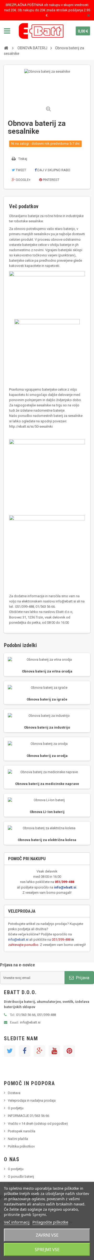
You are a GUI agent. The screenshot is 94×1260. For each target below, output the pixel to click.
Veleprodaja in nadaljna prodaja (32, 1100)
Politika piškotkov (21, 1146)
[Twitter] (9, 1051)
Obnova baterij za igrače (47, 699)
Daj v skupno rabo (53, 170)
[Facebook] (24, 1051)
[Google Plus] (39, 1051)
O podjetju (16, 1108)
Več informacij (17, 1222)
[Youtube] (54, 1051)
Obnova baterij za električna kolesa (47, 840)
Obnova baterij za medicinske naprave (47, 784)
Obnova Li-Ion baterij (47, 812)
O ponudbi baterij (21, 1176)
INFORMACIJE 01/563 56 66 (28, 1116)
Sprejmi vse (47, 1249)
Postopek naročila (21, 1131)
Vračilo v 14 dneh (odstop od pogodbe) (38, 1124)
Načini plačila (18, 1139)
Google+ (23, 180)
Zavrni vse (47, 1235)
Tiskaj (22, 159)
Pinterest (50, 180)
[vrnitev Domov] (6, 47)
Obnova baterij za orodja (47, 756)
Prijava (82, 977)
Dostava (14, 1093)
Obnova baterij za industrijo (47, 727)
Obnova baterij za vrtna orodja (47, 671)
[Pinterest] (69, 1051)
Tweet (20, 170)
